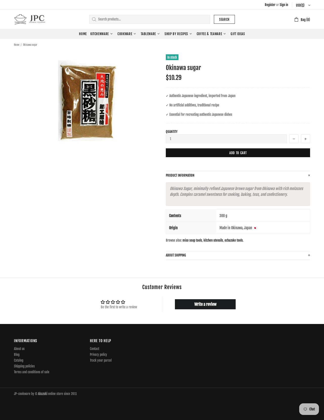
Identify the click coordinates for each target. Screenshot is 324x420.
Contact (94, 349)
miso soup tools (192, 240)
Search (224, 19)
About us (19, 349)
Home (16, 44)
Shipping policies (24, 366)
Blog (16, 355)
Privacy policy (98, 355)
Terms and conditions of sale (31, 372)
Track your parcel (101, 360)
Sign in (284, 5)
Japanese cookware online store (29, 19)
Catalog (18, 360)
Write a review (205, 304)
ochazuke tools (234, 240)
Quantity (171, 132)
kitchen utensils (213, 240)
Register (270, 5)
